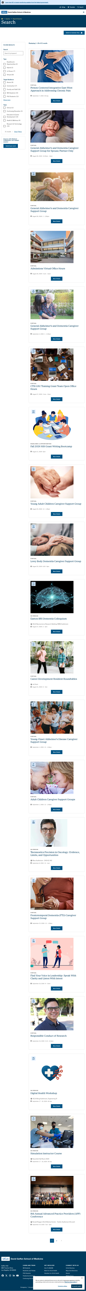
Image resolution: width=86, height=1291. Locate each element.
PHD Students (27, 1273)
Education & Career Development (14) (13, 116)
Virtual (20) (10, 74)
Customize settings (62, 1286)
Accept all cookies (76, 1286)
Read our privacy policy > (71, 1282)
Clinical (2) (10, 107)
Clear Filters (18, 131)
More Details (56, 101)
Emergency (23, 1287)
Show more (6, 100)
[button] (71, 7)
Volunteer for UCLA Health (51, 1273)
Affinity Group (69, 1276)
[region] (59, 1283)
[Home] (2, 19)
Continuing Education (29, 1278)
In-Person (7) (11, 71)
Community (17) (12, 86)
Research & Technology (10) (14, 125)
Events (8, 19)
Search (5, 49)
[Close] (82, 1278)
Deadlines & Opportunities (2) (12, 63)
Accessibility (32, 1287)
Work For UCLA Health (50, 1270)
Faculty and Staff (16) (13, 89)
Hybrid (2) (10, 67)
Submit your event (11, 146)
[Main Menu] (84, 12)
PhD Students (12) (13, 96)
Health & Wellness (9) (13, 120)
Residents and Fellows (29, 1270)
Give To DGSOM (48, 1268)
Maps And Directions (72, 1270)
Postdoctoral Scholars (29, 1276)
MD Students (26, 1268)
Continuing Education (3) (15, 111)
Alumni (68, 1273)
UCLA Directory (70, 1268)
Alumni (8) (10, 82)
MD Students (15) (12, 93)
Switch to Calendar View (73, 32)
